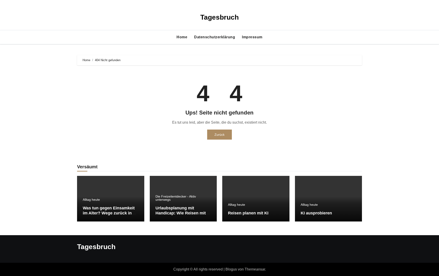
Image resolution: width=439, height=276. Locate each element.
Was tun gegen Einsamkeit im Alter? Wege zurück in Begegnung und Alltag (109, 213)
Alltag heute (91, 199)
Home (182, 37)
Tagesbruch (219, 17)
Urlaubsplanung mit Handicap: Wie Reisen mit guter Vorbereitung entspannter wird (180, 215)
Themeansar (255, 269)
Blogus (231, 269)
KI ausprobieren (316, 213)
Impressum (252, 37)
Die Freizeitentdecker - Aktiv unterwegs (175, 198)
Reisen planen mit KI (248, 213)
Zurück (219, 134)
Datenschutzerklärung (214, 37)
